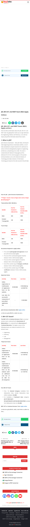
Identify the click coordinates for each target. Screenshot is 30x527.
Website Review (24, 512)
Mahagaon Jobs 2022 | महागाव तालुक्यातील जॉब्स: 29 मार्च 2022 (7, 442)
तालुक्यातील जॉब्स (17, 510)
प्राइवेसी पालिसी (14, 502)
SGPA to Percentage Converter (13, 477)
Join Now (25, 70)
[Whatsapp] (16, 496)
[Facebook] (4, 496)
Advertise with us (19, 514)
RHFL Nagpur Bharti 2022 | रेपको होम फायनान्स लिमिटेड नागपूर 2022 (23, 442)
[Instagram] (8, 496)
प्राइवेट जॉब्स (10, 510)
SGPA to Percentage (7, 518)
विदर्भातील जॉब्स (4, 510)
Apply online (22, 310)
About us (18, 512)
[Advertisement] (15, 20)
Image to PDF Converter (11, 483)
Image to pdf (24, 518)
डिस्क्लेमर (19, 502)
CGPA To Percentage (11, 516)
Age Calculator (8, 475)
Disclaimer (11, 512)
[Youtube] (20, 496)
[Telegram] (12, 496)
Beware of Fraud (10, 514)
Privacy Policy (5, 512)
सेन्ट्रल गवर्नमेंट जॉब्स (24, 510)
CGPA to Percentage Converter (13, 472)
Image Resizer (8, 480)
